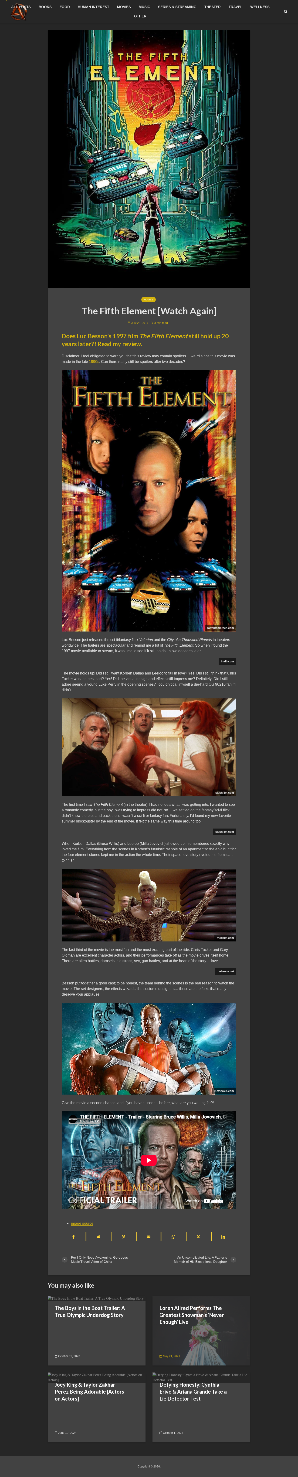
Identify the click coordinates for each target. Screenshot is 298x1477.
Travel (235, 7)
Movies (124, 7)
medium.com (225, 938)
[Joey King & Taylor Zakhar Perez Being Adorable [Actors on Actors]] (97, 1377)
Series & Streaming (177, 7)
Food (65, 7)
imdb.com (227, 661)
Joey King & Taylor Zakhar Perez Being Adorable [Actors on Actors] (89, 1392)
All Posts (21, 7)
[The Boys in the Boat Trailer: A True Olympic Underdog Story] (96, 1298)
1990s (94, 362)
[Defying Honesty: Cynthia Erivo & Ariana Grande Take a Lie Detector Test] (201, 1377)
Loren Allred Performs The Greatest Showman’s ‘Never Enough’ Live (191, 1315)
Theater (212, 7)
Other (140, 16)
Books (45, 7)
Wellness (260, 7)
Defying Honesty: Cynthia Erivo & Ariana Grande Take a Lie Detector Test (193, 1392)
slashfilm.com (224, 792)
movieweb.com (224, 1091)
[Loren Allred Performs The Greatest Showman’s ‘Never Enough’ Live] (201, 1330)
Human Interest (93, 7)
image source (82, 1223)
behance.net (226, 971)
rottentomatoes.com (220, 628)
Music (144, 7)
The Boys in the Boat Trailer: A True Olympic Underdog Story (90, 1311)
